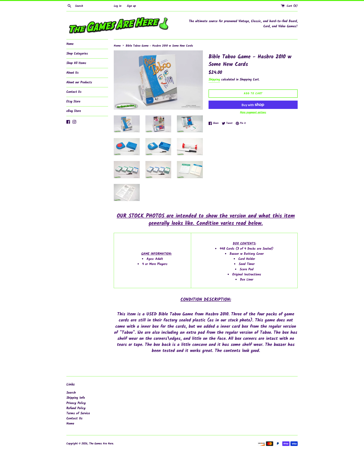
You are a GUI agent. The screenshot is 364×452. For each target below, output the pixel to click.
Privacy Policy (76, 403)
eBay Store (73, 111)
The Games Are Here (101, 444)
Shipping (214, 79)
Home (70, 44)
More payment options (253, 112)
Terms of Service (78, 413)
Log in (117, 6)
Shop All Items (76, 63)
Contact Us (73, 92)
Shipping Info (75, 397)
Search (71, 392)
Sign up (131, 6)
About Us (72, 72)
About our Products (79, 82)
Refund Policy (76, 408)
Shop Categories (77, 53)
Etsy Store (73, 101)
